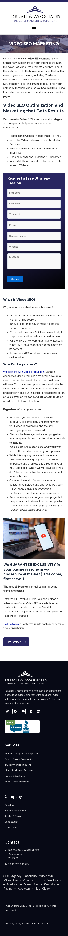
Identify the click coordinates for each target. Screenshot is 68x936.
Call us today (11, 624)
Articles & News (13, 816)
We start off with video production (23, 371)
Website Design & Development (21, 753)
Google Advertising (15, 776)
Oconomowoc (32, 880)
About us (9, 805)
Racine (7, 888)
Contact (44, 923)
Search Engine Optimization (19, 759)
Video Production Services (19, 770)
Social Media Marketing (17, 781)
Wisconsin (46, 876)
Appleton (24, 888)
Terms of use (30, 923)
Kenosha (49, 884)
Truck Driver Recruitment (18, 764)
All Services (11, 827)
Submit (15, 279)
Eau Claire (42, 888)
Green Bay (31, 884)
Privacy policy (13, 923)
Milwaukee (10, 880)
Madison (13, 884)
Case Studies (12, 821)
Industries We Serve (15, 810)
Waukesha (54, 880)
